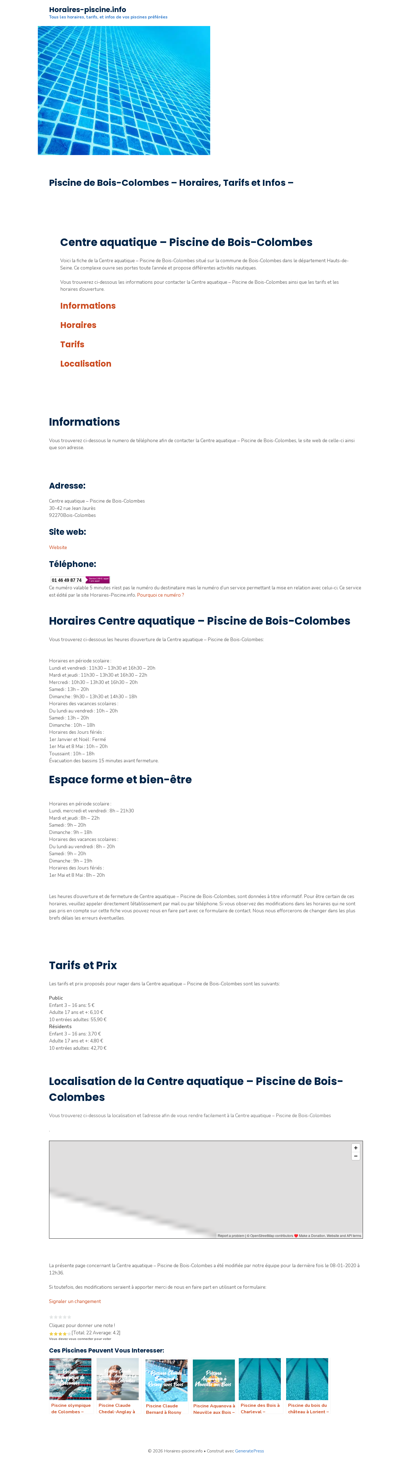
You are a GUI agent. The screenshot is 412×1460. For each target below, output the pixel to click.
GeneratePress (249, 1451)
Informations (88, 305)
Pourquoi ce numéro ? (160, 595)
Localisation (86, 363)
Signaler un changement (75, 1301)
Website (58, 547)
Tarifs (72, 344)
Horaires (78, 325)
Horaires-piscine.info (87, 10)
